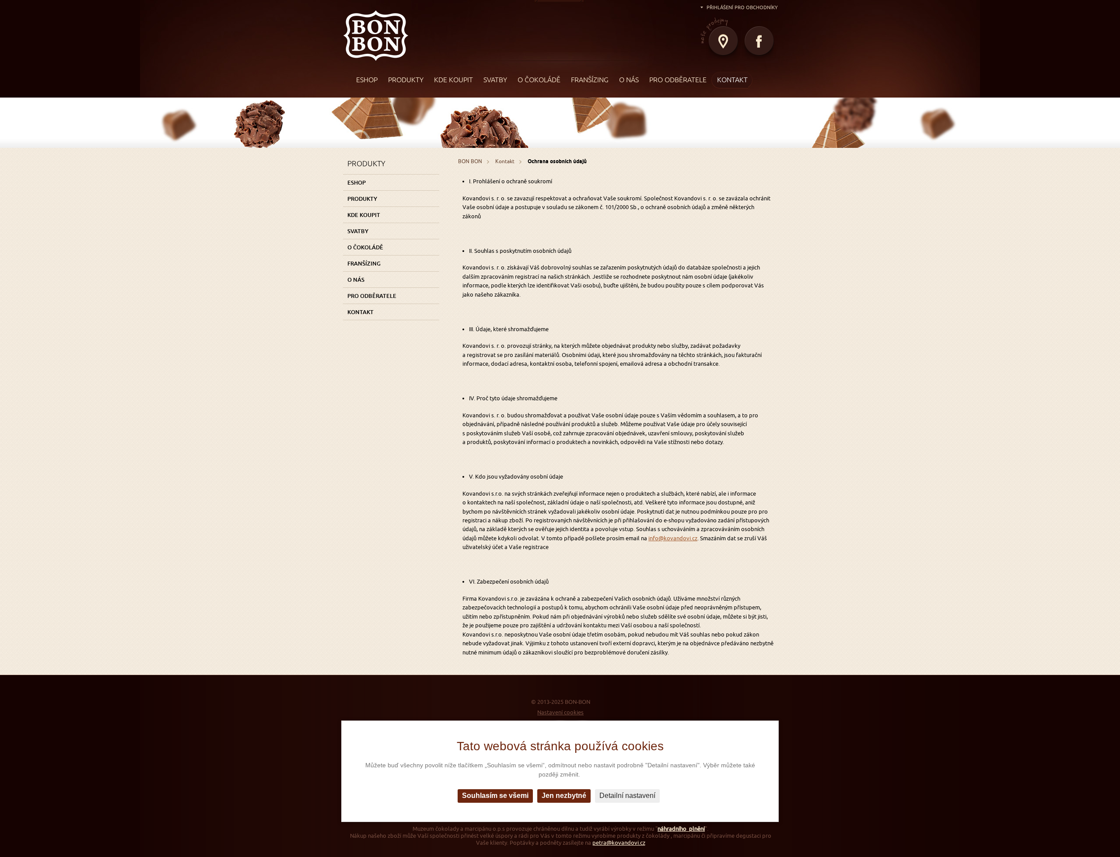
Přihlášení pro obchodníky (742, 7)
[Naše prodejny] (724, 43)
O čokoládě (365, 247)
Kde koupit (363, 214)
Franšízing (364, 263)
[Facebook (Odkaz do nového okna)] (760, 43)
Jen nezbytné (564, 795)
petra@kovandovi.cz (618, 843)
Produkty (362, 198)
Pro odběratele (371, 295)
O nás (355, 279)
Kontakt (360, 311)
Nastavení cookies (560, 712)
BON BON (376, 31)
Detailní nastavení (627, 795)
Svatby (357, 230)
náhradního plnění (681, 829)
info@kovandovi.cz (672, 538)
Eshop (356, 182)
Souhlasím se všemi (495, 795)
